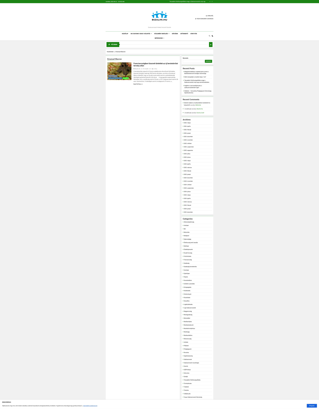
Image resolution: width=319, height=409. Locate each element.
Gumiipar (186, 270)
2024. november (188, 181)
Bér (185, 229)
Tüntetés (125, 78)
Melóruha (198, 105)
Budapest (186, 235)
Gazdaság (186, 263)
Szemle (186, 366)
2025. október (188, 143)
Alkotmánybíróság (189, 222)
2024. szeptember (189, 188)
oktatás (186, 342)
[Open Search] (209, 35)
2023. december (188, 212)
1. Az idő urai (187, 109)
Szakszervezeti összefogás (191, 363)
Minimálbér (187, 318)
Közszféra (186, 301)
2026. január (187, 133)
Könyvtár (193, 33)
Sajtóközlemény (188, 356)
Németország (187, 339)
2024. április (187, 198)
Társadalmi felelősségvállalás (192, 380)
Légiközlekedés (188, 304)
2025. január (187, 174)
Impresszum (159, 38)
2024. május (187, 195)
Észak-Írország (188, 253)
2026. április (187, 126)
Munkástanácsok (188, 325)
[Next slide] (212, 1)
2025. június (187, 157)
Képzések (175, 33)
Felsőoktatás (187, 256)
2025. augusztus (188, 150)
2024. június (187, 191)
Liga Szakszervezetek (190, 308)
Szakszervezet (188, 359)
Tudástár (186, 387)
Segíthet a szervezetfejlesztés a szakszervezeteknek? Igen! (189, 1)
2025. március (188, 167)
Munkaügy (187, 332)
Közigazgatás (187, 287)
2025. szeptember (189, 147)
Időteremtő (184, 33)
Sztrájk (186, 376)
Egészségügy (187, 239)
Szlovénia (186, 373)
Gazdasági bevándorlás (115, 78)
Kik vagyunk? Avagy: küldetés (140, 33)
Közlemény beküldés (161, 33)
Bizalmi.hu (137, 69)
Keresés (185, 58)
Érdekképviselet (188, 249)
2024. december (188, 178)
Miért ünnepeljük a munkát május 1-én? (195, 77)
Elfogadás (312, 405)
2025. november (188, 140)
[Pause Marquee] (211, 44)
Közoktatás (187, 297)
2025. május (187, 160)
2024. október (188, 184)
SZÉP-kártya (187, 369)
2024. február (187, 205)
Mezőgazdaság (188, 314)
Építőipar (186, 246)
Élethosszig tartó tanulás (191, 242)
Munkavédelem (188, 335)
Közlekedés (187, 290)
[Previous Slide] (210, 1)
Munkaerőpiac (188, 321)
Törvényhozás (188, 383)
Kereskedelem (188, 280)
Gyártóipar (187, 273)
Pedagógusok (187, 349)
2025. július (187, 153)
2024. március (188, 202)
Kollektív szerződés (189, 284)
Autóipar (186, 225)
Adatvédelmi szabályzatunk (90, 405)
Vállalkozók (187, 393)
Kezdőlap (125, 33)
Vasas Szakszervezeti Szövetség (193, 397)
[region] (159, 404)
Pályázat (186, 345)
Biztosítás (186, 232)
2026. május (187, 123)
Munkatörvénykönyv (189, 328)
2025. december (188, 136)
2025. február (187, 171)
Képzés (186, 277)
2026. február (187, 129)
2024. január (187, 208)
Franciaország (113, 76)
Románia (186, 352)
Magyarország (188, 311)
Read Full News (137, 84)
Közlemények (187, 294)
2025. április (187, 164)
